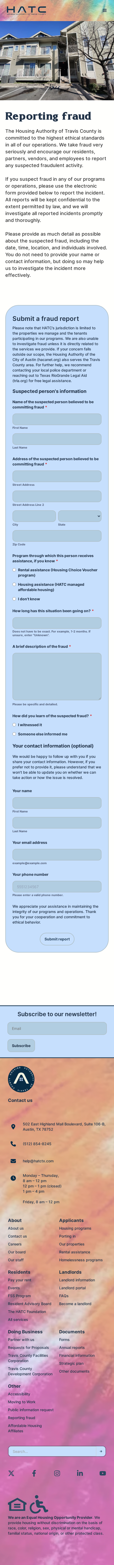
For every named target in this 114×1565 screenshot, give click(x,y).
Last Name (19, 447)
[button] (104, 10)
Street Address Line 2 (28, 505)
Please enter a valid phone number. (37, 895)
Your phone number (30, 874)
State (61, 524)
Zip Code (18, 544)
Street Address (23, 485)
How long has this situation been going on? (53, 610)
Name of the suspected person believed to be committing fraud (53, 404)
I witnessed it (30, 724)
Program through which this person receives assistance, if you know (53, 558)
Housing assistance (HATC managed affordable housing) (51, 587)
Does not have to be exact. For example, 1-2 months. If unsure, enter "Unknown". (51, 633)
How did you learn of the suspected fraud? (52, 715)
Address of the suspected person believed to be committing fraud (55, 461)
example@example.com (29, 863)
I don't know (29, 599)
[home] (25, 10)
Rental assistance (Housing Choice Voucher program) (58, 572)
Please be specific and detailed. (35, 704)
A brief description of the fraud (41, 646)
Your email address (29, 842)
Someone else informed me (42, 734)
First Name (20, 428)
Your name (22, 790)
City (15, 524)
